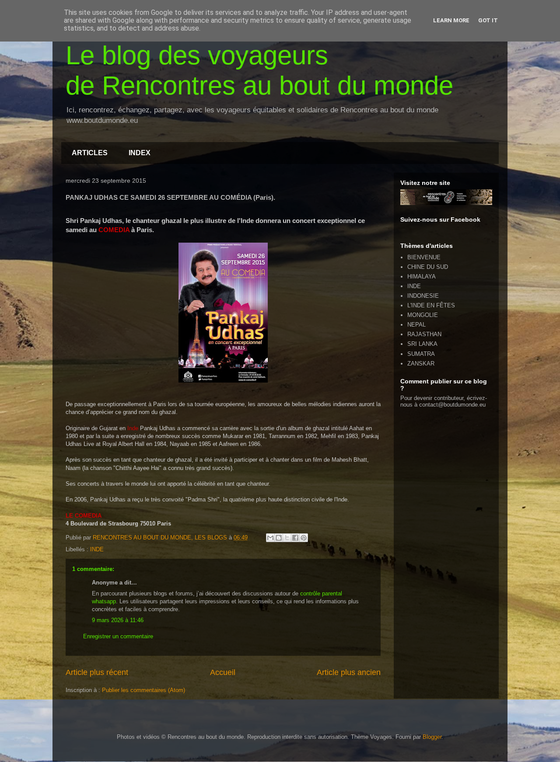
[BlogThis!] (278, 537)
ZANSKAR (420, 363)
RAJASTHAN (424, 334)
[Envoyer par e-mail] (270, 537)
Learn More (451, 20)
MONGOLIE (422, 315)
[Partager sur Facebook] (295, 537)
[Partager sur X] (287, 537)
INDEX (139, 153)
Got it (488, 20)
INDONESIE (423, 295)
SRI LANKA (422, 344)
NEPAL (416, 324)
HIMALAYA (421, 276)
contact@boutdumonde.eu (452, 404)
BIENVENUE (424, 257)
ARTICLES (90, 153)
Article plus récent (97, 672)
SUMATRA (421, 354)
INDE (97, 549)
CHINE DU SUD (427, 267)
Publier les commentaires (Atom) (143, 690)
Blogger (432, 737)
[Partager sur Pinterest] (303, 537)
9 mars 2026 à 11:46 (118, 620)
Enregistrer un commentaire (118, 636)
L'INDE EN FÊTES (431, 305)
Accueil (222, 672)
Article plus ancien (349, 672)
